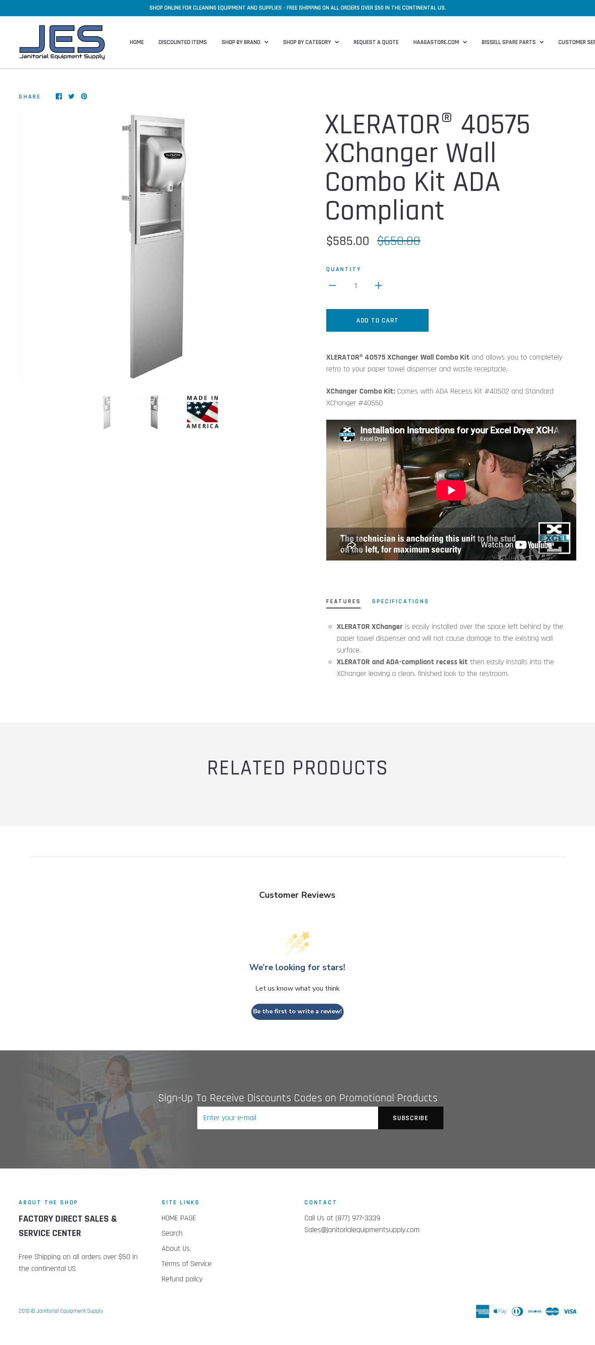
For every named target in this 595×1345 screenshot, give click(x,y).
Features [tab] (343, 601)
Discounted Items (183, 42)
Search (172, 1233)
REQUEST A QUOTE (376, 42)
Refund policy (182, 1279)
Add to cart (377, 320)
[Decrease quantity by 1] (332, 285)
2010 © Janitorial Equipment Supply (61, 1311)
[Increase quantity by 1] (378, 285)
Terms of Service (187, 1264)
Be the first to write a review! (297, 1011)
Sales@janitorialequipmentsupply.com (361, 1230)
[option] (155, 247)
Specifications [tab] (400, 601)
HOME (137, 42)
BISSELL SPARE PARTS (509, 42)
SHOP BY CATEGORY (307, 42)
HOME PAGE (179, 1218)
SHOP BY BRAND (242, 42)
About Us (176, 1248)
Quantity (343, 269)
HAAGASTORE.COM (436, 42)
